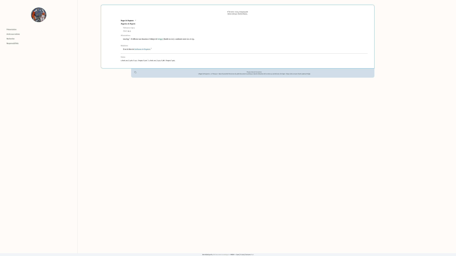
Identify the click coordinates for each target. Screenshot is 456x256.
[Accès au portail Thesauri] (38, 15)
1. (121, 61)
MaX (252, 254)
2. (149, 61)
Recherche (10, 39)
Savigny (160, 39)
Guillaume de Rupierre (142, 49)
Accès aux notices (13, 34)
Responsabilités (12, 43)
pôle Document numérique (220, 254)
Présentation (12, 29)
